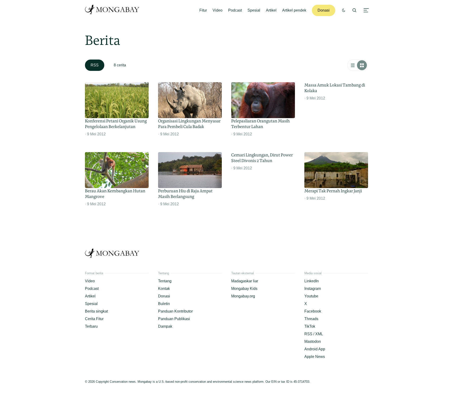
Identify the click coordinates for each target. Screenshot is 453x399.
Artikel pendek (294, 10)
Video (217, 10)
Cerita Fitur (94, 319)
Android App (314, 349)
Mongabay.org (243, 296)
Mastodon (312, 341)
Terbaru (91, 326)
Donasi (324, 10)
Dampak (165, 326)
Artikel (271, 10)
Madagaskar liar (244, 281)
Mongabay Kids (244, 289)
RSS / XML (313, 334)
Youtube (311, 296)
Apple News (314, 357)
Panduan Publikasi (174, 319)
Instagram (312, 289)
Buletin (164, 304)
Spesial (253, 10)
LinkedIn (311, 281)
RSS (95, 65)
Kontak (164, 289)
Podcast (235, 10)
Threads (311, 319)
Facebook (312, 311)
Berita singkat (96, 311)
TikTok (309, 326)
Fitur (203, 10)
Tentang (165, 281)
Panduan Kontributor (175, 311)
